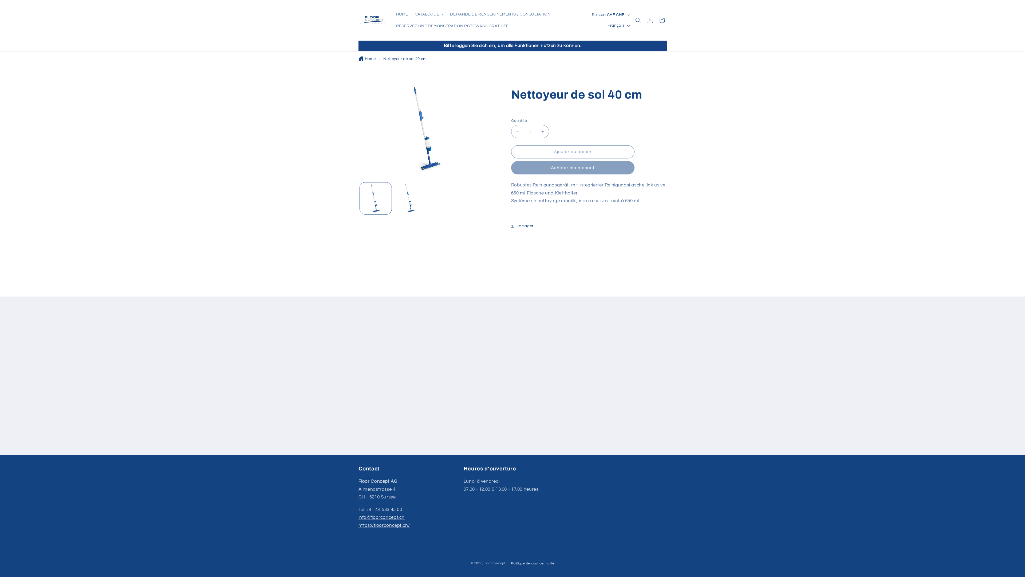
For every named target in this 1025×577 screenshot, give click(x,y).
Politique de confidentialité (532, 563)
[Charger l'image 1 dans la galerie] (376, 198)
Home (370, 59)
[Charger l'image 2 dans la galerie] (410, 198)
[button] (429, 14)
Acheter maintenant (572, 168)
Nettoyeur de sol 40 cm (405, 59)
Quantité (519, 121)
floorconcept (495, 563)
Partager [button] (525, 226)
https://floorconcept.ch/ (384, 525)
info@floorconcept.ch (381, 517)
